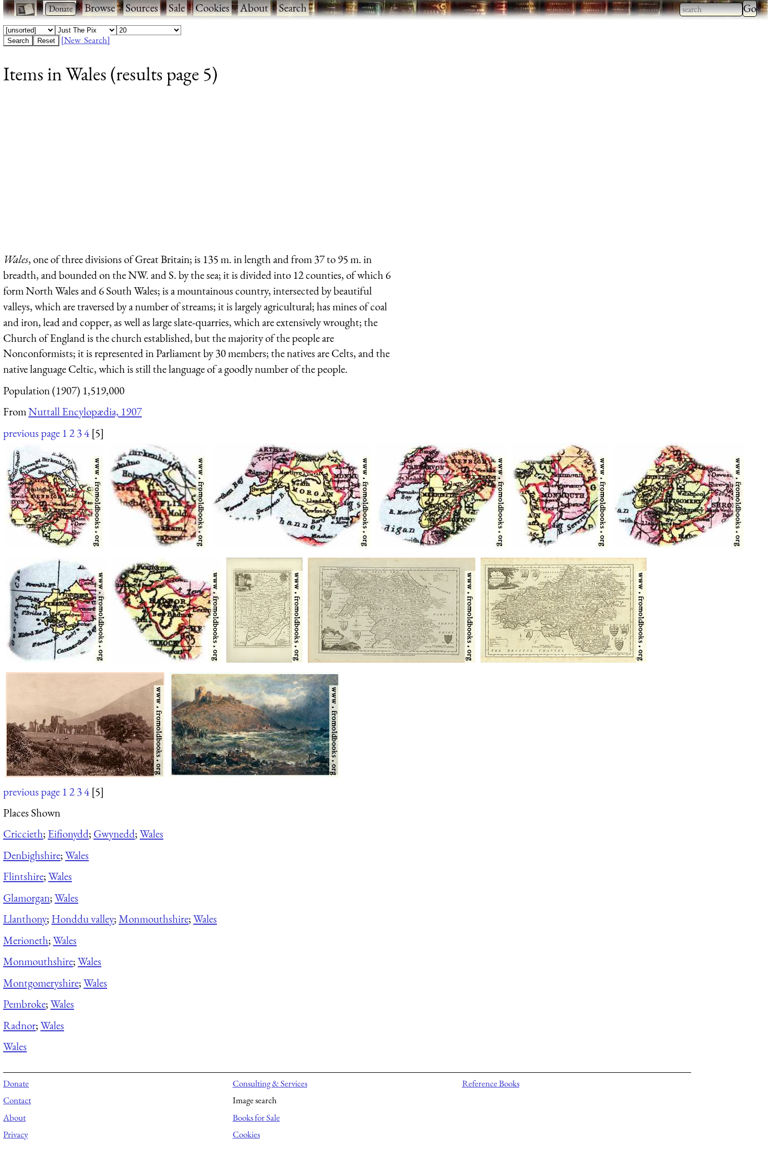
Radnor (19, 1025)
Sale (177, 8)
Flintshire (23, 876)
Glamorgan (26, 898)
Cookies (212, 8)
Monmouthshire (154, 919)
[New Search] (85, 40)
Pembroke (24, 1004)
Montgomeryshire (41, 983)
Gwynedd (114, 834)
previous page (31, 433)
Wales (151, 834)
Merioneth (25, 940)
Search (293, 8)
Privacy (15, 1134)
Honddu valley (82, 919)
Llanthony (25, 919)
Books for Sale (256, 1117)
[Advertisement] (318, 172)
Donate (16, 1083)
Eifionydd (68, 834)
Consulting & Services (270, 1083)
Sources (142, 8)
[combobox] (711, 9)
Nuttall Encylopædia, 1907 (85, 411)
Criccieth (23, 834)
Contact (17, 1100)
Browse (100, 8)
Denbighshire (31, 855)
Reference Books (490, 1083)
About (254, 8)
